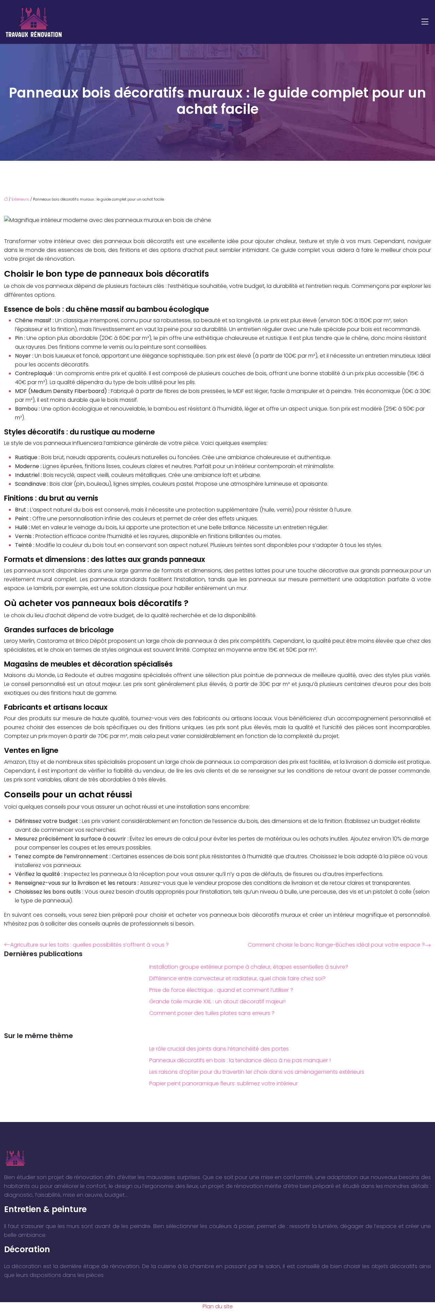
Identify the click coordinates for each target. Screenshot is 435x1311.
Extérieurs (20, 199)
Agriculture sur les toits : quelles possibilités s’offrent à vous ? (89, 945)
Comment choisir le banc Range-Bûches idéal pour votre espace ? (336, 945)
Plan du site (218, 1306)
